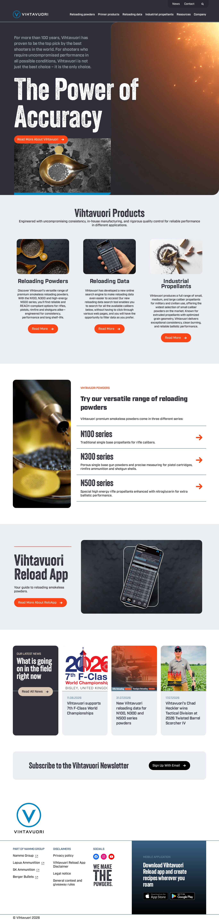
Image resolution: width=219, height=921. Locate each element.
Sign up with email (166, 765)
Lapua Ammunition (26, 863)
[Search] (202, 4)
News (176, 4)
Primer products (108, 14)
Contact (189, 4)
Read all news (32, 692)
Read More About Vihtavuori (37, 139)
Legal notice (62, 874)
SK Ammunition (24, 870)
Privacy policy (63, 856)
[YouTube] (111, 857)
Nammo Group (23, 856)
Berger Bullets (23, 877)
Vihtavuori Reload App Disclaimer (69, 864)
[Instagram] (104, 857)
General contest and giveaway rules (67, 882)
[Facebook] (96, 857)
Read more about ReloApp (37, 602)
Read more (40, 329)
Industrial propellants (159, 14)
